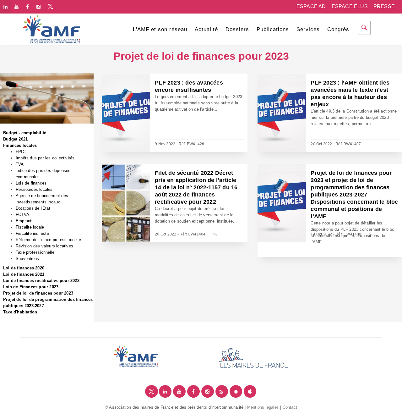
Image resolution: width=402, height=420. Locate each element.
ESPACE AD (311, 6)
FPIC (20, 151)
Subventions (27, 258)
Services (308, 29)
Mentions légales (263, 407)
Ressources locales (34, 189)
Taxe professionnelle (35, 252)
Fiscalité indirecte (32, 233)
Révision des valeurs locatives (44, 246)
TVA (20, 164)
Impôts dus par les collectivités (45, 158)
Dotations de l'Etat (33, 208)
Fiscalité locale (30, 227)
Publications (273, 29)
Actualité (206, 29)
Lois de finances (31, 183)
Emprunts (25, 220)
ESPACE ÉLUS (350, 6)
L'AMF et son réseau (160, 29)
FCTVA (22, 214)
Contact (290, 407)
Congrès (338, 29)
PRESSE (384, 6)
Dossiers (237, 29)
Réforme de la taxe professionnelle (48, 239)
